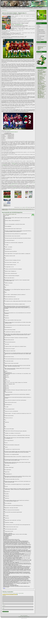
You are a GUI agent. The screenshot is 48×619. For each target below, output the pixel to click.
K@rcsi (20, 14)
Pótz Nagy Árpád (32, 10)
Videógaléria (38, 26)
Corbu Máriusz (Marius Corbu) (42, 75)
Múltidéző (40, 7)
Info (16, 7)
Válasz (4, 588)
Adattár (3, 7)
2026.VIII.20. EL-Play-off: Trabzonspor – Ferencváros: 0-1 (41, 70)
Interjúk (20, 7)
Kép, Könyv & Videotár (29, 7)
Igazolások (39, 48)
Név (3, 602)
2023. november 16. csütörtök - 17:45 (11, 214)
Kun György (44, 84)
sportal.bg (13, 163)
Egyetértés (26, 615)
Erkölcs (22, 615)
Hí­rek (14, 7)
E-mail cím (3, 605)
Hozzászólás (4, 595)
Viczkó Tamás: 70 (4, 10)
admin (4, 214)
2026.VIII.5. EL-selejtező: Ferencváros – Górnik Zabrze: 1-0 (41, 93)
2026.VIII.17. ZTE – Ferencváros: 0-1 (41, 76)
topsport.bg (10, 185)
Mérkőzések (36, 7)
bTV (33, 183)
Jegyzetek (23, 7)
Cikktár (38, 34)
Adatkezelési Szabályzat (40, 39)
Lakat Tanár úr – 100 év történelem (42, 91)
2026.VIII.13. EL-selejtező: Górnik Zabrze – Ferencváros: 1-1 (41, 83)
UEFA (26, 207)
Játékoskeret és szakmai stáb (42, 46)
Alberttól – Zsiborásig (9, 7)
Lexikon (38, 28)
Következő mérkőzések (41, 80)
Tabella (39, 49)
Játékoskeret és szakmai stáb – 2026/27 (42, 71)
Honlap (3, 608)
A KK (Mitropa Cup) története (41, 31)
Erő (23, 615)
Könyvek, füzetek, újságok (40, 36)
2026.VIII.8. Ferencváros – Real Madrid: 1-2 (42, 86)
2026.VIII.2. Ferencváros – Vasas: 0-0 (41, 97)
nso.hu (9, 130)
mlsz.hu (7, 130)
